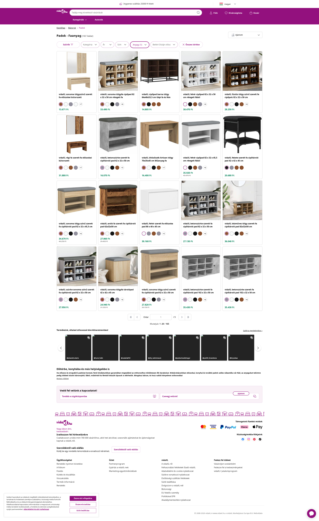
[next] (182, 317)
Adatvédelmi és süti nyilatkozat (36, 509)
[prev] (137, 317)
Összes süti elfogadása (83, 498)
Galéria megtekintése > (252, 330)
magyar (227, 4)
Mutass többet (63, 378)
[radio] (61, 104)
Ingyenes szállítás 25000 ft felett (138, 3)
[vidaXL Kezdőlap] (62, 11)
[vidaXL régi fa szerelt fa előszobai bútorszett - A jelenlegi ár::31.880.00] (76, 134)
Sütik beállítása (168, 482)
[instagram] (248, 439)
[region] (51, 505)
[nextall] (188, 317)
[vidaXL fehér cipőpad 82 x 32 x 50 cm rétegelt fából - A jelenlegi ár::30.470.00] (201, 71)
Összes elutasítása (82, 504)
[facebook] (243, 439)
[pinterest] (254, 439)
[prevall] (131, 317)
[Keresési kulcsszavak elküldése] (198, 12)
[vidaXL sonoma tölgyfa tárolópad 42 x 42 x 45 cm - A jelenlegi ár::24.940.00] (118, 266)
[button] (78, 348)
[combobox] (136, 12)
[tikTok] (260, 439)
